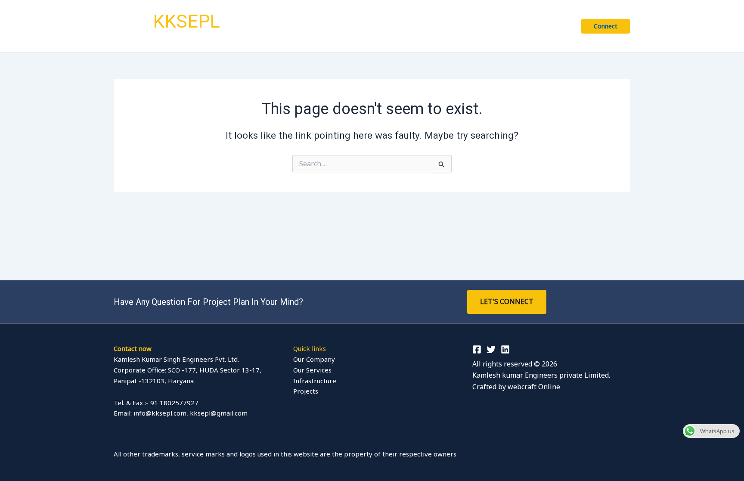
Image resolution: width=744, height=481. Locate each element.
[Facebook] (476, 349)
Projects (554, 26)
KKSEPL (186, 21)
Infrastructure (314, 380)
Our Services (431, 26)
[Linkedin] (505, 349)
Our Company (374, 26)
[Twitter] (491, 349)
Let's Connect (506, 301)
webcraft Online (534, 386)
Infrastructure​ (480, 26)
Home (334, 26)
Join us (521, 26)
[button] (398, 26)
